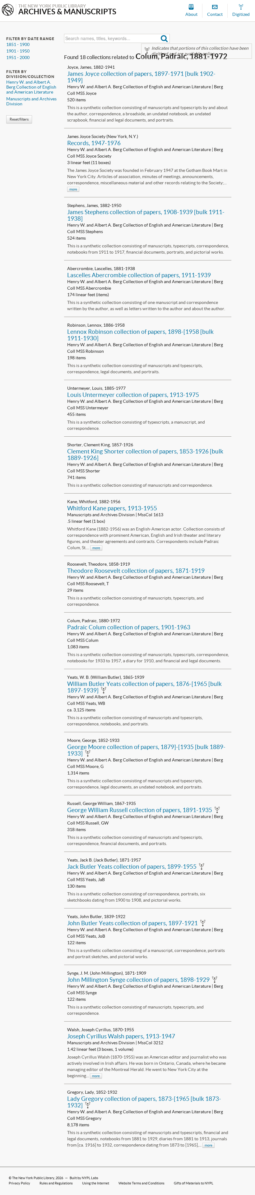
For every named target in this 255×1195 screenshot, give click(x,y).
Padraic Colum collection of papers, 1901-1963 (128, 627)
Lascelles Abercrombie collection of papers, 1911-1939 (139, 275)
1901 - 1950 (18, 50)
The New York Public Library (33, 1178)
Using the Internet (95, 1183)
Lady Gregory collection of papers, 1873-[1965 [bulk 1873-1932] (144, 1102)
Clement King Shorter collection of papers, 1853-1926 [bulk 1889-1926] (145, 454)
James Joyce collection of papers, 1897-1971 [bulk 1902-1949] (141, 77)
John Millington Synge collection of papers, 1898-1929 (138, 979)
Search (164, 38)
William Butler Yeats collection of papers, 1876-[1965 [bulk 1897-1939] (144, 687)
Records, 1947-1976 (94, 143)
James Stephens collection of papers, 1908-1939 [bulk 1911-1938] (146, 215)
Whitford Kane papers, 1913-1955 (112, 508)
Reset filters (19, 119)
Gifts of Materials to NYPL (193, 1183)
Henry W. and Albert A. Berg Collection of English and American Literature (31, 87)
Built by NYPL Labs (84, 1178)
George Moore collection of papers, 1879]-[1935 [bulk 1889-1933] (146, 750)
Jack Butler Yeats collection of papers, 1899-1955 (132, 866)
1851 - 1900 (18, 44)
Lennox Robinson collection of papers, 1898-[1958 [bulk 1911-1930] (140, 335)
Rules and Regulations (56, 1183)
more (73, 189)
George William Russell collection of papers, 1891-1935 (139, 810)
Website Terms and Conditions (141, 1183)
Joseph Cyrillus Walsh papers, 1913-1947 (121, 1036)
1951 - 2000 (18, 57)
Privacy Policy (19, 1183)
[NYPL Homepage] (8, 10)
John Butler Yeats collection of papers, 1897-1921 (132, 923)
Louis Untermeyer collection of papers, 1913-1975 (133, 394)
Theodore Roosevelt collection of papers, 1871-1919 (136, 570)
